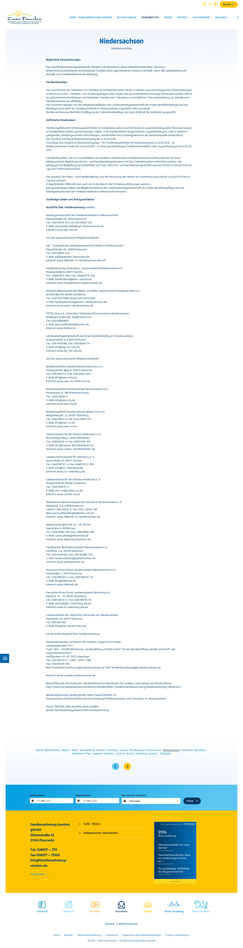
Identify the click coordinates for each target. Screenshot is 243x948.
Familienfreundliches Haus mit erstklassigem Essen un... (174, 858)
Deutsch (109, 924)
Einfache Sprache (128, 924)
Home (56, 935)
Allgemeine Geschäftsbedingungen (142, 935)
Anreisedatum (37, 795)
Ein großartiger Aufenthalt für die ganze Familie (173, 870)
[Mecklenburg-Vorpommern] (115, 767)
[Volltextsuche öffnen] (238, 17)
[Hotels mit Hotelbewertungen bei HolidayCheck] (189, 824)
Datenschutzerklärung (89, 935)
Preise (190, 801)
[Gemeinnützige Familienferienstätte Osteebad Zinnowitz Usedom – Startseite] (26, 17)
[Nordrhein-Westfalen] (127, 767)
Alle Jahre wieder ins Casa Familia (173, 846)
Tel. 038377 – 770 (43, 849)
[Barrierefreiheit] (215, 4)
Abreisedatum (83, 795)
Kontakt (68, 935)
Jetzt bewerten (175, 881)
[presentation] (27, 907)
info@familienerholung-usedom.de (48, 862)
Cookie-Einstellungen (177, 935)
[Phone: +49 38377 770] (204, 4)
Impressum (112, 935)
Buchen (227, 4)
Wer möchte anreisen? (134, 795)
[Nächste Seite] (127, 766)
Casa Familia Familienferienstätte (171, 824)
